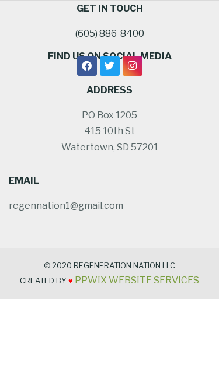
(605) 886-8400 (109, 33)
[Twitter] (110, 66)
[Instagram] (132, 66)
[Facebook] (87, 66)
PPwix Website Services (137, 280)
